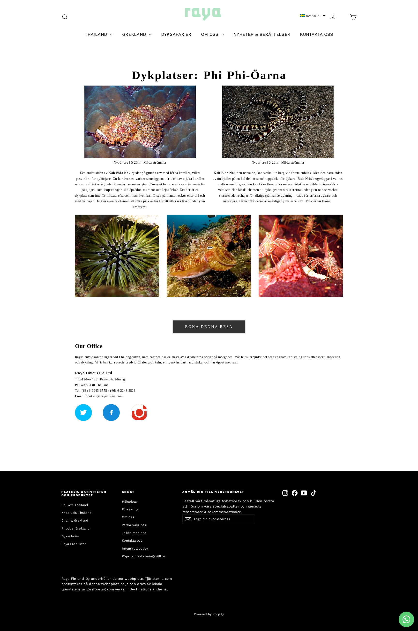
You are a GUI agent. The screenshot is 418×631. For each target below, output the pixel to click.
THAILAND (97, 34)
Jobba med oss (134, 533)
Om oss (128, 517)
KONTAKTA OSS (316, 34)
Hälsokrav (130, 501)
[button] (312, 16)
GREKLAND (135, 34)
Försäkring (130, 509)
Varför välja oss (134, 525)
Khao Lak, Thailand (76, 513)
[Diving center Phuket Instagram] (139, 412)
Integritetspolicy (135, 548)
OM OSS (210, 34)
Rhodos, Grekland (75, 528)
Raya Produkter (73, 544)
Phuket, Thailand (74, 505)
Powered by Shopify (209, 614)
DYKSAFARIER (176, 34)
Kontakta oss (132, 540)
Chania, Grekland (74, 520)
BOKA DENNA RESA (209, 327)
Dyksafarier (70, 536)
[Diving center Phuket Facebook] (111, 412)
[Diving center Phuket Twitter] (83, 412)
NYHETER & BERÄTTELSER (261, 34)
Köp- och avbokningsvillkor (143, 556)
